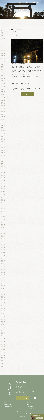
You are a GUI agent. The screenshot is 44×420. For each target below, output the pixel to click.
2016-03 (3, 241)
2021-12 (3, 133)
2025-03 (3, 72)
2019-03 (3, 185)
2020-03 (3, 166)
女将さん (3, 38)
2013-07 (3, 291)
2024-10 (3, 80)
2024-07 (3, 85)
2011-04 (3, 333)
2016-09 (3, 232)
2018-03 (3, 203)
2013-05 (3, 294)
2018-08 (3, 196)
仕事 (2, 30)
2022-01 (3, 132)
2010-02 (3, 355)
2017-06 (3, 218)
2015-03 (3, 260)
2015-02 (3, 261)
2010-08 (3, 346)
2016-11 (3, 229)
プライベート (4, 32)
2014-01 (3, 282)
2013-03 (3, 297)
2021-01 (3, 150)
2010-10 (3, 343)
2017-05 (3, 219)
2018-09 (3, 194)
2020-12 (3, 152)
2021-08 (3, 139)
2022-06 (3, 124)
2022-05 (3, 125)
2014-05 (3, 275)
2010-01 (3, 357)
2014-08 (3, 271)
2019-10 (3, 174)
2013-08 (3, 290)
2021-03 (3, 147)
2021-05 (3, 144)
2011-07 (3, 329)
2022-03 (3, 128)
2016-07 (3, 235)
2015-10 (3, 249)
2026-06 (3, 49)
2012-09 (3, 307)
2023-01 (3, 113)
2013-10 (3, 286)
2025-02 (3, 74)
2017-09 (3, 213)
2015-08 (3, 252)
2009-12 (3, 358)
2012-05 (3, 313)
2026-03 (3, 53)
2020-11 (3, 153)
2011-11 (3, 322)
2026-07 (3, 47)
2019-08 (3, 177)
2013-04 (3, 296)
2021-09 (3, 138)
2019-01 (3, 188)
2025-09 (3, 63)
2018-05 (3, 200)
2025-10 (3, 61)
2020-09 (3, 157)
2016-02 (3, 243)
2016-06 (3, 236)
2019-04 (3, 183)
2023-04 (3, 108)
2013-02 (3, 299)
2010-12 (3, 340)
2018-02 (3, 205)
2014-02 (3, 280)
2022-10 (3, 117)
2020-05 (3, 163)
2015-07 (3, 254)
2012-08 (3, 308)
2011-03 (3, 335)
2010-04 (3, 352)
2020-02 (3, 167)
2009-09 (3, 363)
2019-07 (3, 178)
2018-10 (3, 193)
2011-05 (3, 332)
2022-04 (3, 127)
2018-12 (3, 189)
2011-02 (3, 336)
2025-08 (3, 64)
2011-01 (3, 338)
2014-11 (3, 266)
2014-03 (3, 279)
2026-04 (3, 52)
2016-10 (3, 230)
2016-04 (3, 239)
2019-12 (3, 171)
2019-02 (3, 186)
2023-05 (3, 106)
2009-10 (3, 361)
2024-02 (3, 92)
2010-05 (3, 351)
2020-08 (3, 158)
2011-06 (3, 330)
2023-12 (3, 96)
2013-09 (3, 288)
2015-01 (3, 263)
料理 (2, 33)
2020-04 (3, 164)
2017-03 (3, 222)
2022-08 (3, 121)
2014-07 (3, 272)
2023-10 (3, 99)
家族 (2, 35)
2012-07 (3, 310)
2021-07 (3, 141)
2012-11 (3, 304)
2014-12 (3, 264)
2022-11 (3, 116)
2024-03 (3, 91)
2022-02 (3, 130)
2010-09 (3, 344)
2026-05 (3, 50)
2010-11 (3, 341)
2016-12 (3, 227)
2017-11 (3, 210)
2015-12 (3, 246)
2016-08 (3, 233)
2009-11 (3, 360)
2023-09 (3, 100)
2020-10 (3, 155)
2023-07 (3, 103)
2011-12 (3, 321)
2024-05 (3, 88)
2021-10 (3, 136)
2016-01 (3, 244)
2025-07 (3, 66)
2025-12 (3, 58)
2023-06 (3, 105)
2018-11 (3, 191)
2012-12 (3, 302)
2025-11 (3, 60)
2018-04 (3, 202)
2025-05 (3, 69)
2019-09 (3, 175)
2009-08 (3, 365)
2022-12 (3, 114)
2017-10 (3, 211)
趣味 (2, 36)
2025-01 (3, 75)
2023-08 (3, 102)
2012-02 (3, 318)
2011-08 (3, 327)
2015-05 (3, 257)
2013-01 (3, 300)
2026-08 (3, 45)
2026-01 (3, 56)
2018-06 (3, 199)
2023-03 (3, 110)
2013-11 (3, 285)
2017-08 (3, 214)
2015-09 (3, 250)
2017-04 (3, 221)
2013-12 (3, 283)
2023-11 (3, 97)
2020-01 (3, 169)
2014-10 (3, 268)
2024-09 (3, 81)
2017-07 (3, 216)
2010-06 (3, 349)
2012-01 (3, 319)
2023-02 (3, 111)
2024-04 (3, 89)
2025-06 (3, 67)
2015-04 (3, 258)
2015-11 (3, 247)
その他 (2, 40)
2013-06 (3, 293)
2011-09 (3, 326)
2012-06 (3, 311)
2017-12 (3, 208)
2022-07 (3, 122)
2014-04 (3, 277)
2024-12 (3, 77)
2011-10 (3, 324)
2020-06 (3, 161)
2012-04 (3, 315)
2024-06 (3, 86)
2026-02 (3, 55)
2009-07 (3, 366)
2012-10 (3, 305)
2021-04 (3, 146)
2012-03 (3, 316)
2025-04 (3, 70)
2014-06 (3, 274)
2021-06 (3, 142)
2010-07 (3, 347)
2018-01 (3, 207)
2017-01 (3, 225)
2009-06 (3, 368)
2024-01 (3, 94)
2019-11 (3, 172)
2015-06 (3, 255)
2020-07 (3, 160)
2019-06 (3, 180)
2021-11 (3, 135)
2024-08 (3, 83)
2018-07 (3, 197)
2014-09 (3, 269)
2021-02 (3, 149)
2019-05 (3, 182)
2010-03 (3, 354)
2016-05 (3, 238)
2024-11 (3, 78)
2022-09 (3, 119)
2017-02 (3, 224)
